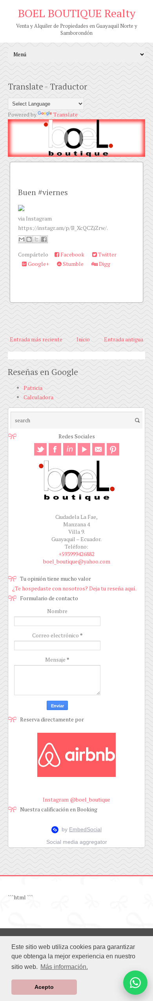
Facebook (71, 254)
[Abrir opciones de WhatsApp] (135, 983)
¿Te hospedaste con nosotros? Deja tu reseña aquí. (74, 588)
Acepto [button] (44, 987)
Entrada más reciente (36, 339)
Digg (104, 263)
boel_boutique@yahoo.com (76, 561)
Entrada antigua (123, 339)
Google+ (38, 263)
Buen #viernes (43, 192)
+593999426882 (76, 554)
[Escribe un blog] (29, 239)
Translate (65, 114)
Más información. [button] (64, 966)
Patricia (33, 387)
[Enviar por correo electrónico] (22, 239)
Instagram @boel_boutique (76, 799)
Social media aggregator (76, 842)
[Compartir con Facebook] (44, 239)
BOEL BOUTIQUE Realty (76, 13)
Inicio (83, 339)
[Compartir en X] (36, 239)
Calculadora (38, 397)
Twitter (107, 254)
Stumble (73, 263)
